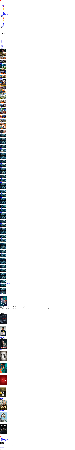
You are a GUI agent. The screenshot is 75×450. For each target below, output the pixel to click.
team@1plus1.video (2, 447)
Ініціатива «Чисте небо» (3, 440)
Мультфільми (4, 13)
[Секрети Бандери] (37, 356)
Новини (3, 12)
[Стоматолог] (37, 429)
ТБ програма (2, 5)
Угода (2, 438)
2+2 (6, 312)
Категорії (2, 10)
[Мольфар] (37, 344)
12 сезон (2, 42)
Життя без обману (2, 337)
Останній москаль (2, 410)
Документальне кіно (4, 312)
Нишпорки (1, 398)
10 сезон (2, 43)
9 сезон (2, 44)
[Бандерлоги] (37, 319)
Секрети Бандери (2, 361)
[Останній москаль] (37, 405)
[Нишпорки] (37, 392)
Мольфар (1, 349)
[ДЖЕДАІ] (37, 368)
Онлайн (2, 26)
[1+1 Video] (2, 0)
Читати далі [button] (1, 311)
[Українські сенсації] (37, 380)
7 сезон (2, 45)
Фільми (3, 24)
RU (1, 2)
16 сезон (2, 40)
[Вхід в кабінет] (0, 3)
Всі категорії (4, 25)
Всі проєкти (2, 15)
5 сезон (2, 46)
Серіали (3, 23)
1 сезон (2, 48)
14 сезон (2, 41)
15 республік (1, 422)
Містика (1, 312)
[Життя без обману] (37, 331)
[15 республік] (37, 417)
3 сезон (2, 47)
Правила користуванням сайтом (4, 439)
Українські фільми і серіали (5, 14)
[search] (0, 28)
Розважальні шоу (4, 22)
